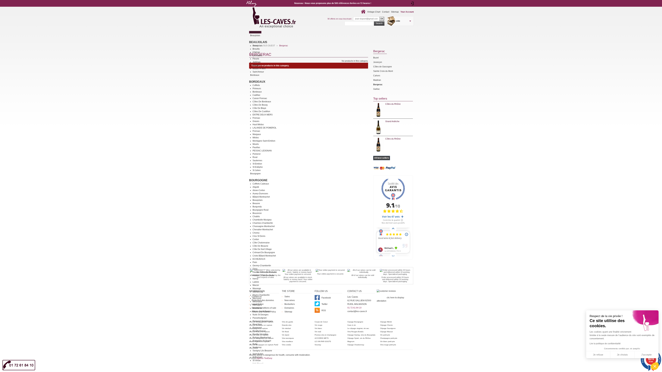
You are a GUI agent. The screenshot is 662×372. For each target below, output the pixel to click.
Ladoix (256, 282)
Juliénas (256, 62)
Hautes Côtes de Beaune (265, 272)
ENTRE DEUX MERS (263, 114)
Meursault (257, 301)
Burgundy (257, 206)
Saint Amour (258, 72)
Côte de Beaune (260, 246)
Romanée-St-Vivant (262, 341)
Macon (256, 285)
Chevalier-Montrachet (263, 229)
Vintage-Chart (373, 12)
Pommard (257, 328)
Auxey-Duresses (260, 193)
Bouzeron (257, 213)
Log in (412, 3)
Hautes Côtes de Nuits (263, 275)
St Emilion (257, 164)
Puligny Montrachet (262, 337)
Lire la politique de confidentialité (605, 343)
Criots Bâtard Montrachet (264, 256)
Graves (256, 121)
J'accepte (646, 354)
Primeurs (257, 88)
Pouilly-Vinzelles (260, 334)
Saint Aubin (258, 354)
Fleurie (256, 59)
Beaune (256, 203)
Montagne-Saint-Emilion (264, 141)
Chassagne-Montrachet (264, 226)
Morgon (256, 65)
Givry (255, 269)
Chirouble (257, 55)
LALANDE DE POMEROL (265, 128)
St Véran (257, 360)
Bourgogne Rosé (261, 210)
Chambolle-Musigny (262, 220)
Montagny (257, 305)
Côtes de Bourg (260, 105)
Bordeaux (257, 81)
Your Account (407, 12)
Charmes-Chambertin (263, 223)
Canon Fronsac (260, 98)
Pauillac (256, 147)
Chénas (256, 52)
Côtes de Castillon (261, 111)
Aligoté (256, 187)
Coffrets (256, 85)
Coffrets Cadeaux (261, 184)
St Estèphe (258, 167)
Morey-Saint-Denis (261, 311)
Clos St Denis (259, 236)
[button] (655, 366)
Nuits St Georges (260, 314)
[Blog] (251, 7)
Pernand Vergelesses (263, 321)
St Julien (257, 170)
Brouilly (256, 49)
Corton (256, 239)
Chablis (256, 216)
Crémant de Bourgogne (264, 252)
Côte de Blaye (259, 108)
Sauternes (257, 160)
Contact (385, 12)
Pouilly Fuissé (259, 331)
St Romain (257, 357)
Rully (255, 344)
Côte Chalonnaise (261, 242)
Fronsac (256, 118)
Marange (257, 288)
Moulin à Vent (259, 68)
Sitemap (395, 12)
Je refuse (598, 354)
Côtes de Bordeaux (262, 101)
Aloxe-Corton (259, 190)
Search (379, 23)
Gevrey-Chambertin (262, 265)
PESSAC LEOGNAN (262, 150)
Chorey (256, 233)
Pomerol (256, 154)
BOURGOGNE (258, 180)
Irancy (255, 278)
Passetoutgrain (260, 318)
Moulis (256, 144)
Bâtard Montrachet (261, 197)
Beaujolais (258, 42)
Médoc (256, 137)
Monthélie (257, 308)
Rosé (255, 157)
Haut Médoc (258, 124)
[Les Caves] (281, 16)
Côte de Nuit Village (262, 249)
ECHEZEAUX (259, 259)
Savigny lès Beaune (262, 350)
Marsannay (258, 292)
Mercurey (257, 298)
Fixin (255, 262)
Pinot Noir (257, 324)
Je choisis (622, 354)
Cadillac (256, 95)
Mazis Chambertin (261, 295)
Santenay (257, 347)
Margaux (257, 134)
